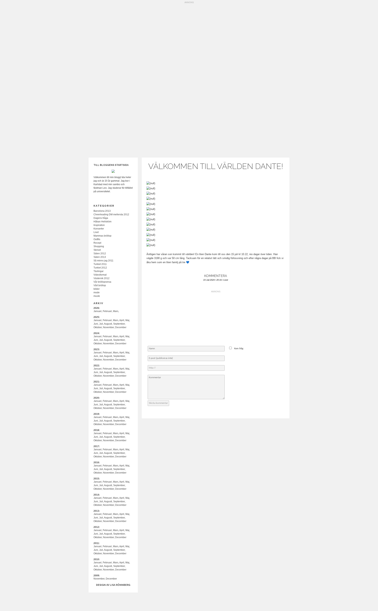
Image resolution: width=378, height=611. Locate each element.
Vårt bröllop (100, 285)
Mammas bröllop (102, 235)
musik (97, 296)
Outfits (97, 239)
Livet (225, 280)
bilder (97, 289)
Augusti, (108, 323)
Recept (97, 242)
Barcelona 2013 (102, 211)
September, (119, 323)
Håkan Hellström (102, 221)
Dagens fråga (101, 218)
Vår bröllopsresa (102, 281)
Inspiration (99, 225)
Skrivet (97, 250)
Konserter (99, 228)
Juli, (101, 323)
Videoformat (100, 274)
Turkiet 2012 (100, 267)
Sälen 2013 (100, 257)
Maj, (127, 320)
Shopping (99, 246)
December (120, 327)
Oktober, (98, 327)
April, (122, 320)
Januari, (98, 311)
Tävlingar (99, 271)
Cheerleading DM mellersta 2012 (111, 214)
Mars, (116, 311)
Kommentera (215, 276)
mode (97, 292)
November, (109, 327)
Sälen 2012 (100, 253)
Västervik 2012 (101, 278)
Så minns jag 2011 (103, 260)
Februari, (107, 311)
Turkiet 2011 (100, 264)
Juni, (96, 323)
